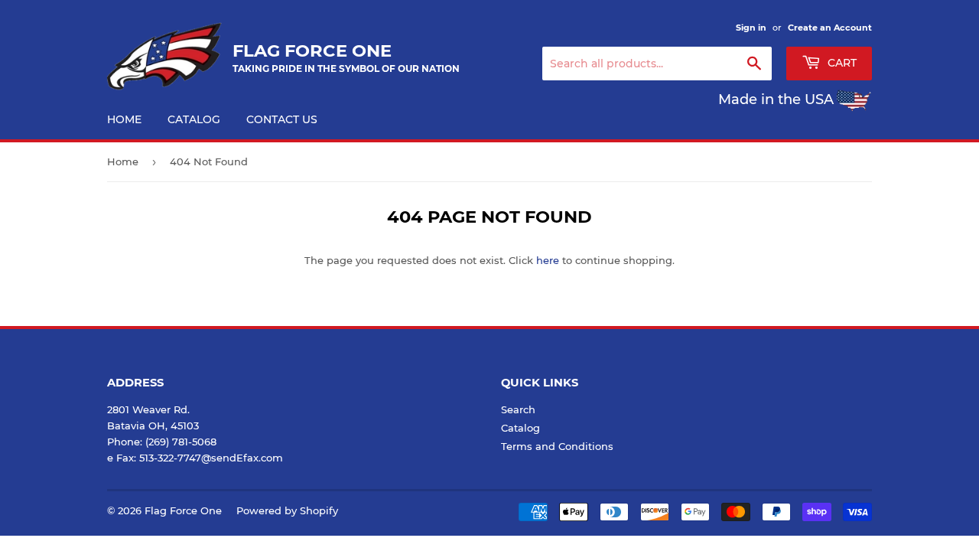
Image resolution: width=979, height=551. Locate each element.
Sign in (751, 27)
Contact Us (281, 119)
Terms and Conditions (557, 446)
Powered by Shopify (287, 510)
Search (518, 409)
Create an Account (830, 27)
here (547, 260)
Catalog (194, 119)
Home (124, 119)
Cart (841, 63)
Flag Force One (183, 510)
